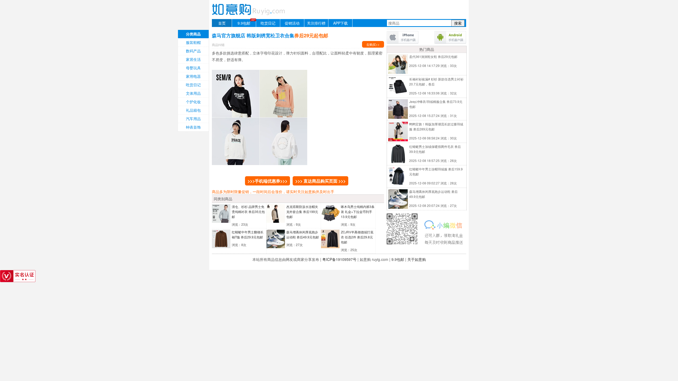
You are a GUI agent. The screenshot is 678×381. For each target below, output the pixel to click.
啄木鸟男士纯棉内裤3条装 (357, 211)
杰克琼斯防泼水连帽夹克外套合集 (302, 211)
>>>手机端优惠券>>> (267, 181)
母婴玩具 (193, 67)
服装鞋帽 (193, 42)
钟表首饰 (193, 127)
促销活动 (292, 23)
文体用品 (193, 93)
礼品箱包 (193, 110)
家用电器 (193, 76)
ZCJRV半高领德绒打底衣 (357, 237)
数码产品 (193, 50)
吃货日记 (268, 23)
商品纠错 (218, 44)
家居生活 (193, 59)
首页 (222, 23)
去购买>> (373, 44)
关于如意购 (416, 259)
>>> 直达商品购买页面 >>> (320, 181)
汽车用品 (193, 118)
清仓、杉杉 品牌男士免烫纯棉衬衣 (248, 211)
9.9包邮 (244, 23)
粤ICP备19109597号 (339, 259)
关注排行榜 (316, 23)
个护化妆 (193, 101)
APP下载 (340, 23)
